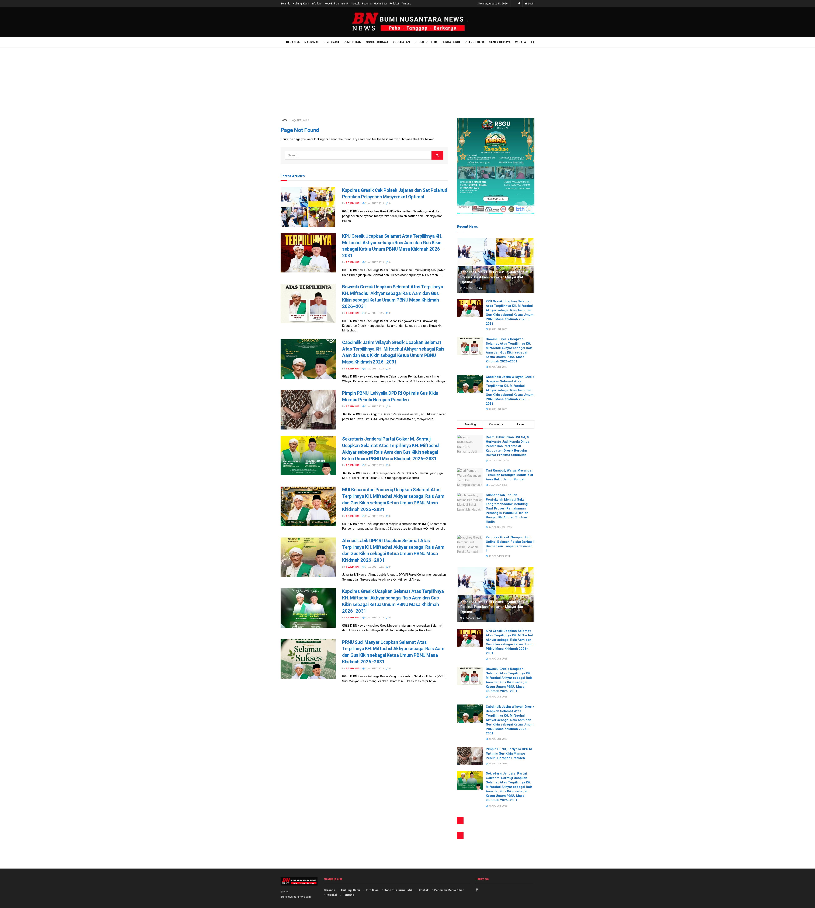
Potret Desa (475, 42)
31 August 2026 (374, 203)
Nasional (311, 42)
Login (530, 3)
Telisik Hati (353, 203)
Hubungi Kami (301, 3)
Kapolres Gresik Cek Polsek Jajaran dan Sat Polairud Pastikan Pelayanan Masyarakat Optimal (494, 277)
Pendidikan (352, 42)
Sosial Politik (426, 42)
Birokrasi (331, 42)
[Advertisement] (407, 79)
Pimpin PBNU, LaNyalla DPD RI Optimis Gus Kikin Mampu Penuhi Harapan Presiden (509, 753)
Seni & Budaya (499, 42)
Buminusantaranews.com (296, 896)
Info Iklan (317, 3)
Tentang (406, 3)
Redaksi (394, 3)
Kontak (355, 3)
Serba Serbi (451, 42)
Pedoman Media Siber (374, 3)
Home (284, 120)
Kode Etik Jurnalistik (337, 3)
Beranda (285, 3)
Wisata (520, 42)
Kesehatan (401, 42)
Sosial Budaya (377, 42)
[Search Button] (437, 155)
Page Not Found (300, 120)
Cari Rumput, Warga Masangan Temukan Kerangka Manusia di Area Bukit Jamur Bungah (509, 475)
